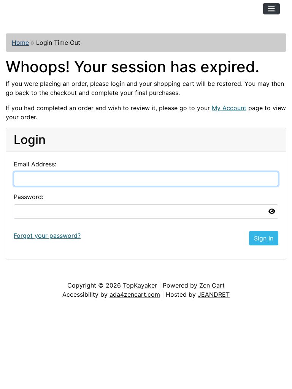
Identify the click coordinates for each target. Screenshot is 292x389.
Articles (23, 273)
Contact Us (63, 273)
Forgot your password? (47, 235)
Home (20, 42)
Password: (28, 197)
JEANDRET (214, 294)
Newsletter (109, 273)
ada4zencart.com (135, 294)
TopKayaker (140, 285)
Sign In (263, 238)
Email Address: (35, 164)
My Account (229, 108)
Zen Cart (212, 285)
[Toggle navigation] (271, 8)
